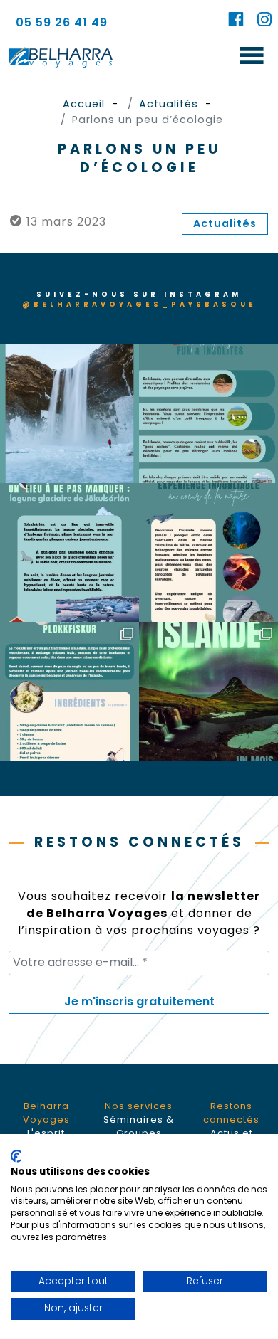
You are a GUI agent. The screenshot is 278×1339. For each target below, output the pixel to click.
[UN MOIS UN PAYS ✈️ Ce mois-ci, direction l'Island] (208, 691)
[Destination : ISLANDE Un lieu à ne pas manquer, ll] (69, 552)
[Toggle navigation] (251, 56)
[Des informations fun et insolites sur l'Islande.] (208, 413)
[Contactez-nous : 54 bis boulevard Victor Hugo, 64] (208, 552)
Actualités (225, 223)
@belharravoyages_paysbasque (139, 304)
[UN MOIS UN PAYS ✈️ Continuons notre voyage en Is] (69, 691)
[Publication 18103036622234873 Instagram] (69, 413)
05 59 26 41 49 (62, 22)
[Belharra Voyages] (61, 57)
